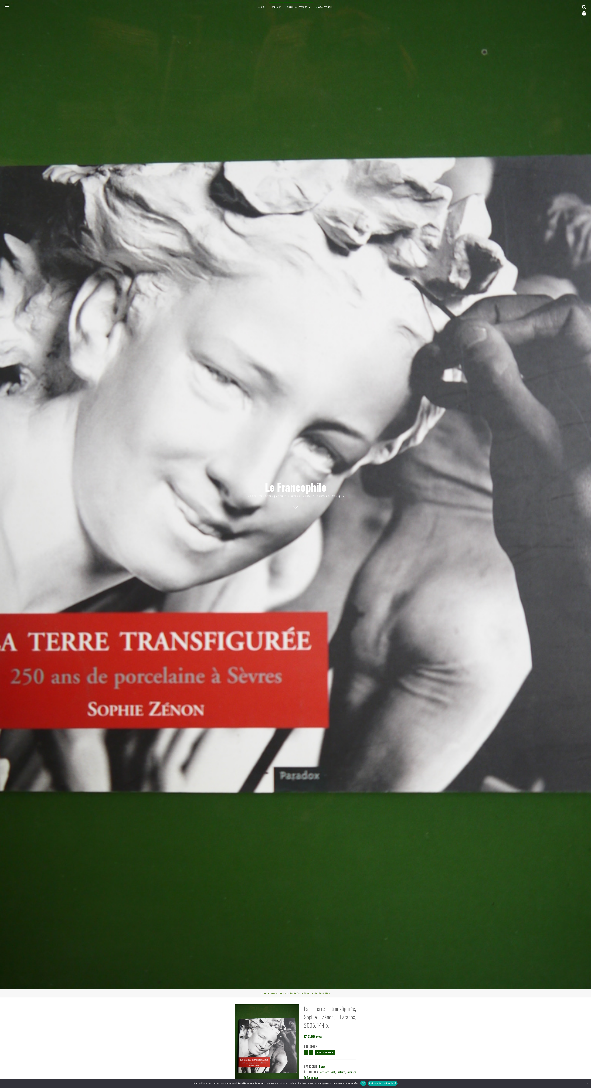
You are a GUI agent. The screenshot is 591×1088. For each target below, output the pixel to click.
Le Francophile (295, 486)
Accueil (262, 7)
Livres (272, 993)
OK (363, 1083)
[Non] (587, 1083)
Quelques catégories (297, 7)
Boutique (276, 7)
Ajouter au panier (325, 1052)
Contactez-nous (324, 7)
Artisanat (330, 1072)
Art (322, 1072)
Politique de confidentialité (382, 1083)
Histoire (341, 1072)
